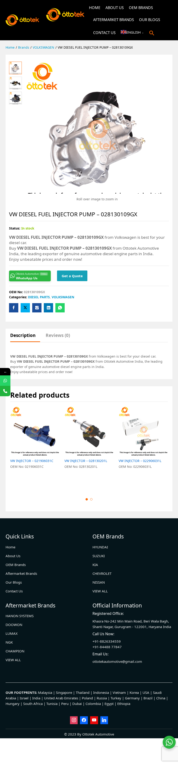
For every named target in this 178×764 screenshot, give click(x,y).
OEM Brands (141, 7)
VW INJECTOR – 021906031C (31, 461)
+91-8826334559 (106, 641)
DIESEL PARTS (39, 297)
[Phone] (5, 391)
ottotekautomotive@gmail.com (117, 661)
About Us (114, 7)
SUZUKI (98, 555)
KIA (95, 564)
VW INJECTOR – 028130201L (85, 461)
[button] (152, 33)
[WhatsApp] (5, 380)
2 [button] (91, 499)
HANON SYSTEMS (20, 615)
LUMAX (12, 633)
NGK (9, 642)
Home (94, 7)
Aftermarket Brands (113, 20)
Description (22, 335)
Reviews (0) (58, 335)
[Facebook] (84, 720)
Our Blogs (149, 20)
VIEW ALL (100, 591)
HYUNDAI (100, 547)
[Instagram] (74, 720)
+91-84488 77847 (107, 647)
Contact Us (104, 33)
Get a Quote (72, 276)
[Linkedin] (104, 720)
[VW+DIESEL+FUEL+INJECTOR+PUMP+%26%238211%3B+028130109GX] (25, 307)
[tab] (25, 337)
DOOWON (14, 624)
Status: (14, 228)
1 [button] (87, 499)
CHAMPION (15, 651)
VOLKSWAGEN (63, 297)
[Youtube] (94, 720)
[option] (35, 448)
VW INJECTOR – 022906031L (140, 461)
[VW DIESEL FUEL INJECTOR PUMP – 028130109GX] (13, 307)
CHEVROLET (101, 573)
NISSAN (98, 582)
